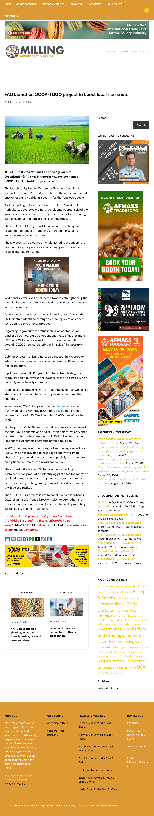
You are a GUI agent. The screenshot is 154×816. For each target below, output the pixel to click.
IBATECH (103, 502)
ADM (122, 587)
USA (141, 667)
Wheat (107, 673)
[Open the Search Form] (146, 10)
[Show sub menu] (38, 4)
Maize (135, 636)
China (138, 599)
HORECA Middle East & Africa (96, 770)
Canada (125, 598)
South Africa (126, 656)
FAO (27, 176)
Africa (69, 516)
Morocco (143, 636)
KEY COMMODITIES (53, 4)
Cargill (132, 599)
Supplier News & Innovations (122, 661)
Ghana (100, 620)
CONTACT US (12, 16)
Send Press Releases (118, 51)
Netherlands (102, 642)
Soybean (138, 656)
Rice (100, 656)
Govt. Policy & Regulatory (117, 620)
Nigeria (123, 647)
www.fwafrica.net (15, 783)
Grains (135, 620)
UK (134, 667)
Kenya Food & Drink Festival (116, 514)
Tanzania (128, 667)
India (108, 624)
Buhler (118, 599)
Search (102, 118)
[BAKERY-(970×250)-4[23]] (77, 37)
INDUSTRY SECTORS (26, 4)
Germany (140, 616)
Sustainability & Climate (110, 667)
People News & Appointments (130, 652)
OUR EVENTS (115, 4)
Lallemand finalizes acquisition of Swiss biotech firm (63, 632)
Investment (137, 624)
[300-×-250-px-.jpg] (123, 329)
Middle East (18, 520)
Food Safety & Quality (123, 616)
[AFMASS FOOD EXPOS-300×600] (120, 424)
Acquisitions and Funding (108, 586)
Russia (106, 656)
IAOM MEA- (105, 506)
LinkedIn (59, 525)
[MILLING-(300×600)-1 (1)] (120, 279)
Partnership (107, 652)
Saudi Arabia (114, 656)
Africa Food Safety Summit (115, 551)
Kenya (126, 635)
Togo (39, 181)
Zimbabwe (118, 673)
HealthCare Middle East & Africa (98, 789)
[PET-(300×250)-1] (46, 294)
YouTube (20, 530)
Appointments (124, 592)
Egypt (118, 611)
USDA (100, 673)
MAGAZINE (77, 4)
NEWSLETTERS (25, 525)
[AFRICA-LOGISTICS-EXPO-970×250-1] (47, 564)
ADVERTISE (95, 4)
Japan (61, 406)
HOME (8, 4)
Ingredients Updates (122, 624)
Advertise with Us (140, 51)
